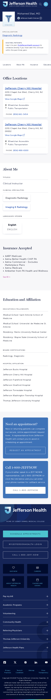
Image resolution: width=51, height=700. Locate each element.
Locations (8, 66)
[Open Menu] (46, 4)
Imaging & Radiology (16, 207)
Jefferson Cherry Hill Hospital (23, 88)
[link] (15, 99)
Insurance (35, 66)
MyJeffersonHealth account (29, 45)
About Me (21, 66)
